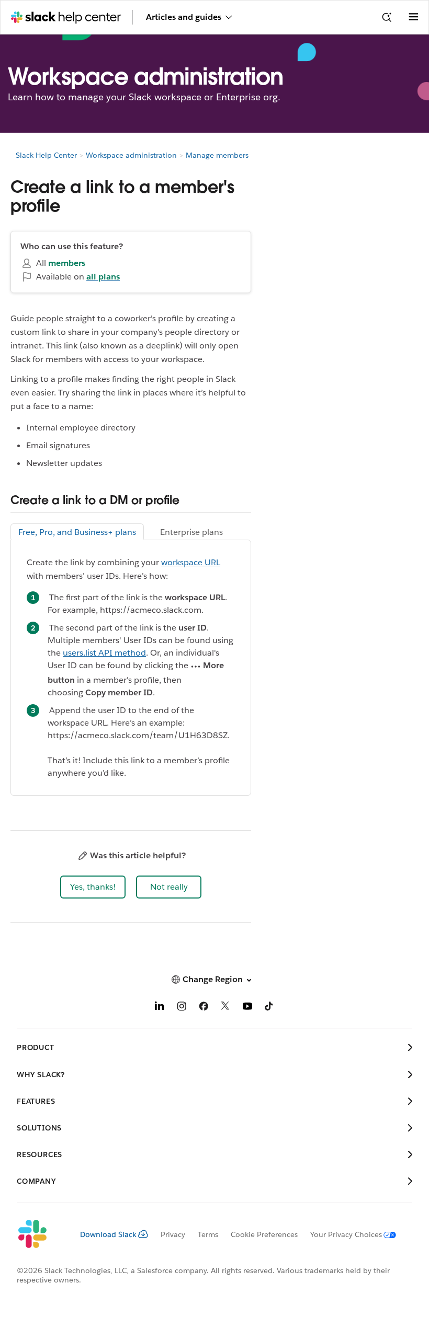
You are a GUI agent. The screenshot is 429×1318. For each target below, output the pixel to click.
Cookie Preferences (264, 1234)
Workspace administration (131, 155)
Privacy (173, 1234)
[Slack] (40, 1234)
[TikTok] (269, 1007)
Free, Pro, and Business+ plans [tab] (77, 532)
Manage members (217, 155)
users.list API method (104, 652)
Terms (208, 1234)
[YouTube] (247, 1007)
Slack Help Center (46, 155)
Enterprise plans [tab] (191, 532)
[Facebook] (203, 1007)
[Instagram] (181, 1007)
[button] (93, 887)
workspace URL (190, 562)
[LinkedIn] (159, 1007)
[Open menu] (413, 17)
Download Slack (108, 1234)
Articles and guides (183, 16)
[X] (225, 1007)
